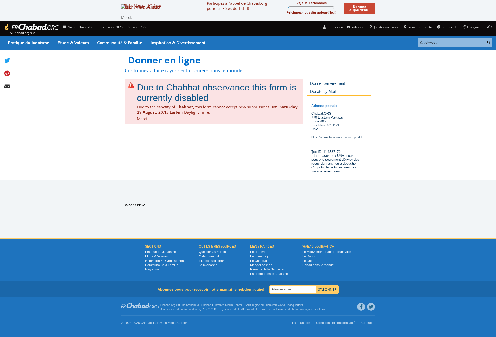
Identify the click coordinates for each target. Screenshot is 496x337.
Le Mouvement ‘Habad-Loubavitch (326, 252)
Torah (262, 309)
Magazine (152, 269)
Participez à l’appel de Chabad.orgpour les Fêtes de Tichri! (237, 6)
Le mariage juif (260, 256)
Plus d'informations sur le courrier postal (336, 137)
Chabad (206, 305)
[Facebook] (361, 307)
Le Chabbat (258, 261)
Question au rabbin (386, 27)
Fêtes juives (258, 252)
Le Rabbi (308, 256)
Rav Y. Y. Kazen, (212, 309)
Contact (366, 323)
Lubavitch (218, 305)
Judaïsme (278, 309)
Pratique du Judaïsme (28, 43)
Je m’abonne (208, 265)
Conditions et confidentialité (335, 323)
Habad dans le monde (318, 265)
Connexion (335, 27)
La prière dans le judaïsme (269, 274)
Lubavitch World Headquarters (284, 305)
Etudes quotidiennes (213, 261)
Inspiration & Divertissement (177, 43)
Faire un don (450, 27)
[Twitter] (371, 307)
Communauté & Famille (119, 43)
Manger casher (261, 265)
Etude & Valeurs (73, 43)
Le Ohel (307, 261)
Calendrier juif (209, 256)
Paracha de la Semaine (267, 269)
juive (310, 309)
